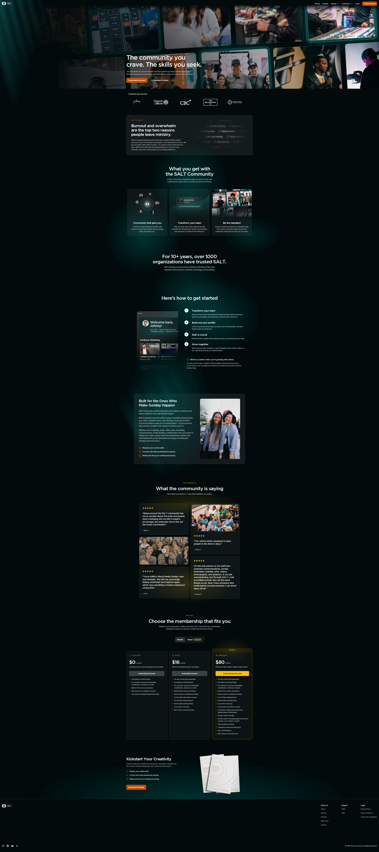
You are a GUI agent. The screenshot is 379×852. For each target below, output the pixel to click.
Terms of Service (367, 813)
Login (357, 4)
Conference (346, 4)
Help (343, 813)
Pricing (317, 4)
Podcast (324, 817)
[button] (164, 550)
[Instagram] (3, 846)
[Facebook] (8, 846)
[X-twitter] (17, 846)
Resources (324, 821)
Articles (323, 813)
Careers (323, 825)
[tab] (180, 639)
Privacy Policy (366, 809)
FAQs (343, 809)
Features (325, 4)
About (323, 809)
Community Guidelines (369, 817)
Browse (333, 4)
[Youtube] (12, 846)
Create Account (369, 4)
